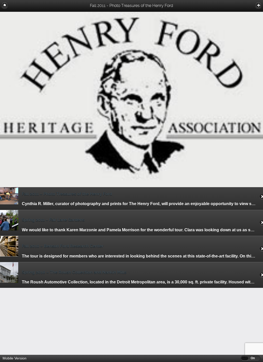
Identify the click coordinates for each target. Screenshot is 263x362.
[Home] (4, 5)
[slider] (244, 358)
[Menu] (258, 5)
